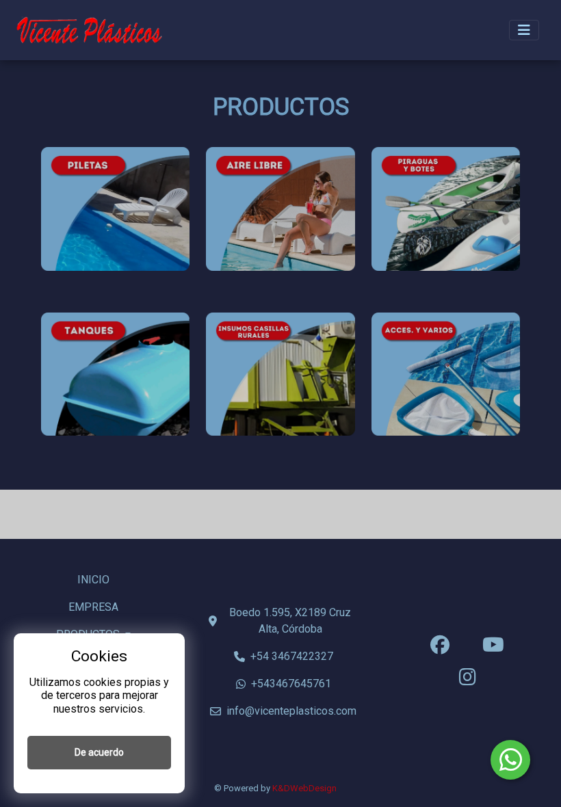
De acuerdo (99, 752)
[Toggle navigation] (524, 30)
